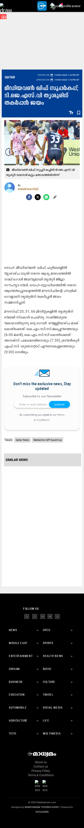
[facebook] (29, 197)
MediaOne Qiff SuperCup (47, 440)
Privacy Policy (40, 771)
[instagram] (42, 616)
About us (41, 762)
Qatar (10, 77)
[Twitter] (37, 197)
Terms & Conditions (41, 775)
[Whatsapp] (46, 197)
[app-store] (45, 785)
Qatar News (22, 440)
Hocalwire (42, 812)
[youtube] (50, 616)
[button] (6, 6)
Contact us (40, 766)
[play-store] (38, 785)
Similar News (17, 460)
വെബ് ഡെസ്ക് (28, 189)
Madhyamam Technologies (42, 807)
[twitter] (34, 616)
